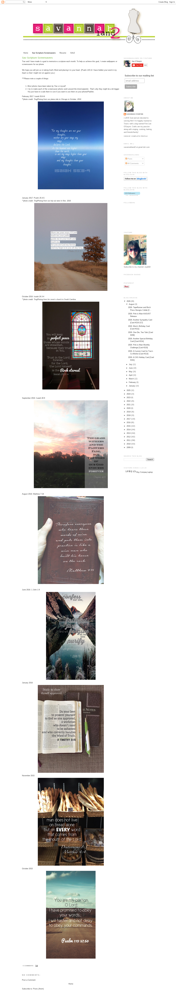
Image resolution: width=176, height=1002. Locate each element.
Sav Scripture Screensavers (44, 53)
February (132, 382)
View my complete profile (136, 136)
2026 (129, 301)
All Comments (133, 163)
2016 (129, 422)
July (131, 364)
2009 (129, 447)
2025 (129, 390)
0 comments (28, 965)
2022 (129, 401)
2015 (129, 426)
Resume (63, 53)
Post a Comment (28, 980)
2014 (129, 430)
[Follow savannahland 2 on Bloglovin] (136, 180)
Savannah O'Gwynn (135, 114)
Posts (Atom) (38, 989)
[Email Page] (36, 965)
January (132, 386)
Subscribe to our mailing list (139, 75)
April (131, 375)
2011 (129, 440)
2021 (129, 405)
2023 (129, 397)
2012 (129, 437)
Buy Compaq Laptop (144, 472)
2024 (129, 394)
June (131, 368)
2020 (129, 408)
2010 (129, 444)
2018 (129, 415)
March (131, 379)
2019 (129, 412)
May (131, 372)
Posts (129, 159)
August (132, 304)
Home (25, 53)
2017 (129, 419)
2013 (129, 433)
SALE (72, 53)
